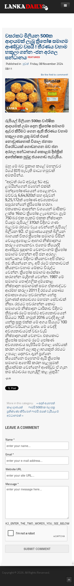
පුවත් (26, 64)
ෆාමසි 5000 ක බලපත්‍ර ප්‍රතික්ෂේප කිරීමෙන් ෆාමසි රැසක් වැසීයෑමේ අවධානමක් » (33, 411)
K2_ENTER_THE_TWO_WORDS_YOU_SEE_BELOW (37, 523)
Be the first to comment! (54, 75)
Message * (12, 484)
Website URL (13, 469)
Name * (10, 439)
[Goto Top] (69, 579)
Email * (10, 454)
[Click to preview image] (37, 95)
